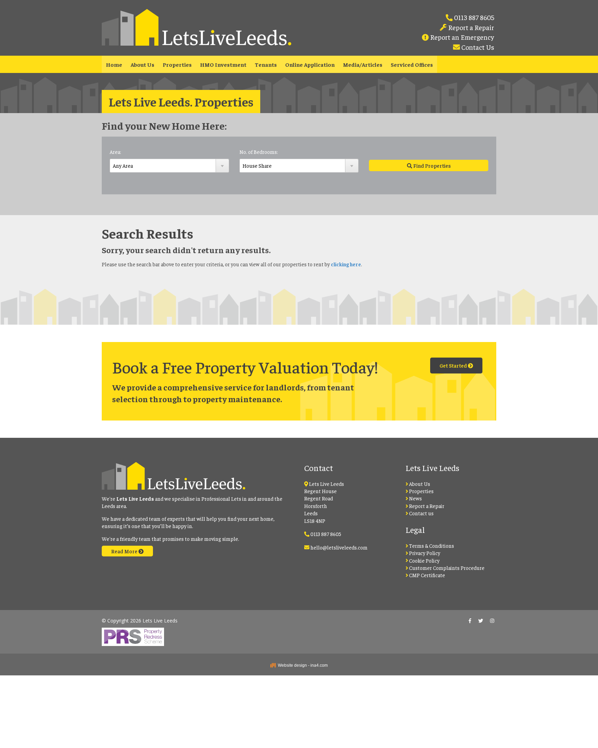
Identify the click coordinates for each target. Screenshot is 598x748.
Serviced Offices (412, 64)
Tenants (266, 64)
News (415, 498)
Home (114, 64)
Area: (115, 151)
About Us (142, 64)
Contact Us (477, 47)
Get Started (454, 365)
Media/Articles (362, 64)
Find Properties (431, 165)
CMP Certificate (426, 575)
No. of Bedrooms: (258, 151)
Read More (124, 551)
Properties (177, 64)
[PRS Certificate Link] (133, 634)
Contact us (421, 513)
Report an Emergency (461, 37)
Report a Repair (470, 27)
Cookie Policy (424, 560)
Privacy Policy (424, 553)
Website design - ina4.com (302, 665)
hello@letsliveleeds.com (339, 547)
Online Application (310, 64)
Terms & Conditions (431, 545)
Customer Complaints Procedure (446, 567)
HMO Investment (223, 64)
